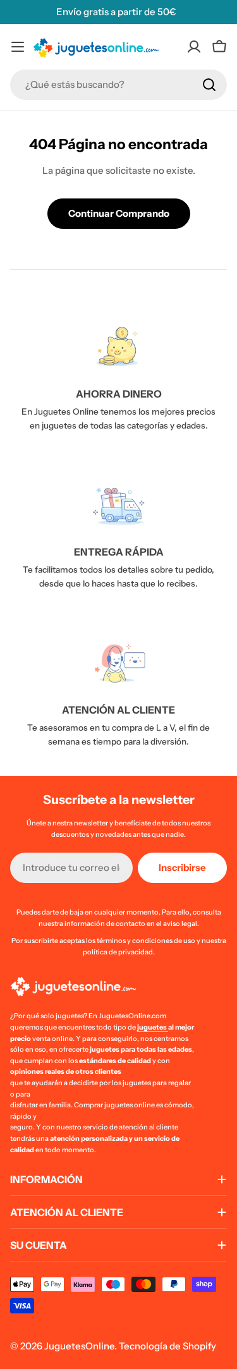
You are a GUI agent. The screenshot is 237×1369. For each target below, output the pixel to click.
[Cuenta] (194, 46)
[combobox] (118, 85)
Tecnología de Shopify (167, 1346)
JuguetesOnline (79, 1346)
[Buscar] (209, 84)
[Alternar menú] (17, 46)
